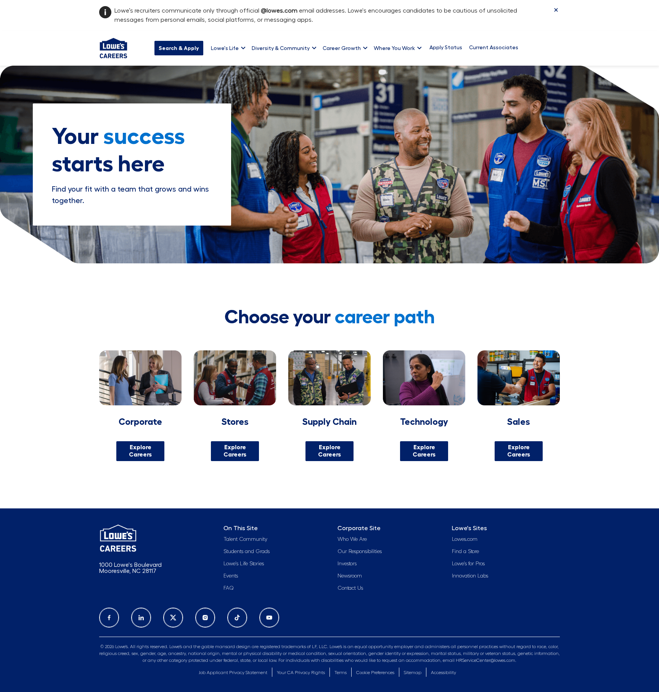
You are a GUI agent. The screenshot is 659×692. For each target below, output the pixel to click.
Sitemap (412, 672)
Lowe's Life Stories (243, 563)
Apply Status (445, 47)
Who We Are (352, 539)
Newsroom (350, 576)
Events (230, 576)
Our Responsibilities (360, 551)
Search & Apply (179, 48)
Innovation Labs (470, 576)
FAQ (228, 588)
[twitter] (173, 617)
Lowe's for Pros (468, 563)
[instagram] (205, 617)
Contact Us (350, 588)
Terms (340, 672)
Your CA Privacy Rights (301, 672)
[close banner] (556, 10)
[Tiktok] (237, 617)
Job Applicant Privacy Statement (233, 672)
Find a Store (465, 551)
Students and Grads (246, 551)
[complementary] (375, 672)
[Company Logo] (113, 47)
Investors (347, 563)
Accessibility (443, 672)
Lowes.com (464, 539)
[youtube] (269, 617)
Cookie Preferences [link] (375, 672)
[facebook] (109, 617)
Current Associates (493, 47)
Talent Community (245, 539)
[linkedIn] (141, 617)
